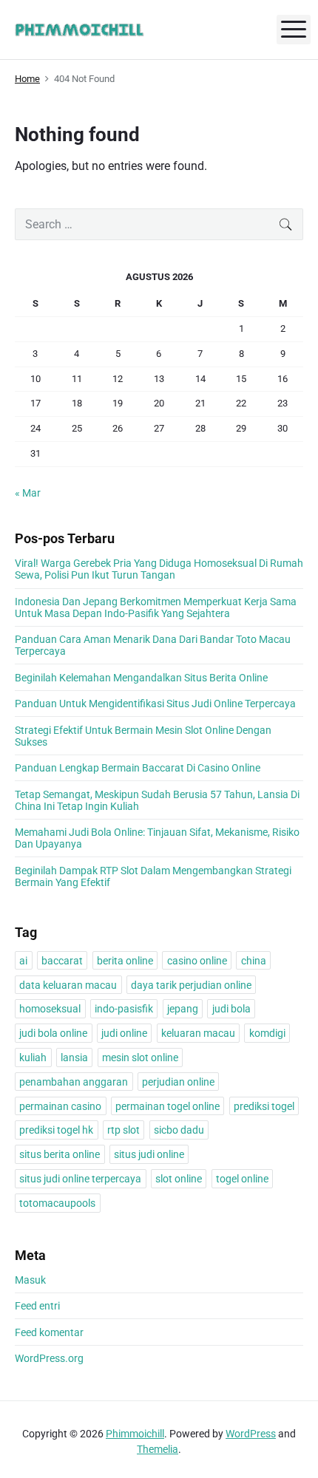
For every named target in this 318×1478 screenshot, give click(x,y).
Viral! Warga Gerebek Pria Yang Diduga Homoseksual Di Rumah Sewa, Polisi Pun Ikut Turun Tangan (159, 569)
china (253, 961)
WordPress (251, 1434)
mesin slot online (140, 1057)
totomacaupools (57, 1203)
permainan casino (60, 1106)
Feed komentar (49, 1332)
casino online (197, 961)
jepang (182, 1009)
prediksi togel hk (56, 1130)
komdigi (267, 1033)
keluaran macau (198, 1033)
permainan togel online (167, 1106)
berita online (125, 961)
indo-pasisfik (124, 1009)
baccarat (62, 961)
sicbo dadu (179, 1130)
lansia (74, 1057)
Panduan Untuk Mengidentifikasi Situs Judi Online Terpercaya (155, 703)
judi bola (231, 1009)
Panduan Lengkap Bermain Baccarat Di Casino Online (137, 768)
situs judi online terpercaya (80, 1179)
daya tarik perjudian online (191, 985)
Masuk (30, 1280)
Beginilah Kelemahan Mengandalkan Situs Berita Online (141, 678)
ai (23, 961)
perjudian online (178, 1082)
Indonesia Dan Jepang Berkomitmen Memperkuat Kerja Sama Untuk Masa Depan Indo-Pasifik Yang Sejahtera (156, 607)
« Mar (28, 493)
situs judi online (149, 1154)
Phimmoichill (135, 1434)
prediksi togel (264, 1106)
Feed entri (37, 1306)
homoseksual (50, 1009)
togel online (242, 1179)
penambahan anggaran (73, 1082)
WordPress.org (49, 1358)
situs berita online (59, 1154)
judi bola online (53, 1033)
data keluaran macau (68, 985)
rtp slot (123, 1130)
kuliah (33, 1057)
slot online (178, 1179)
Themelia (157, 1449)
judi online (124, 1033)
